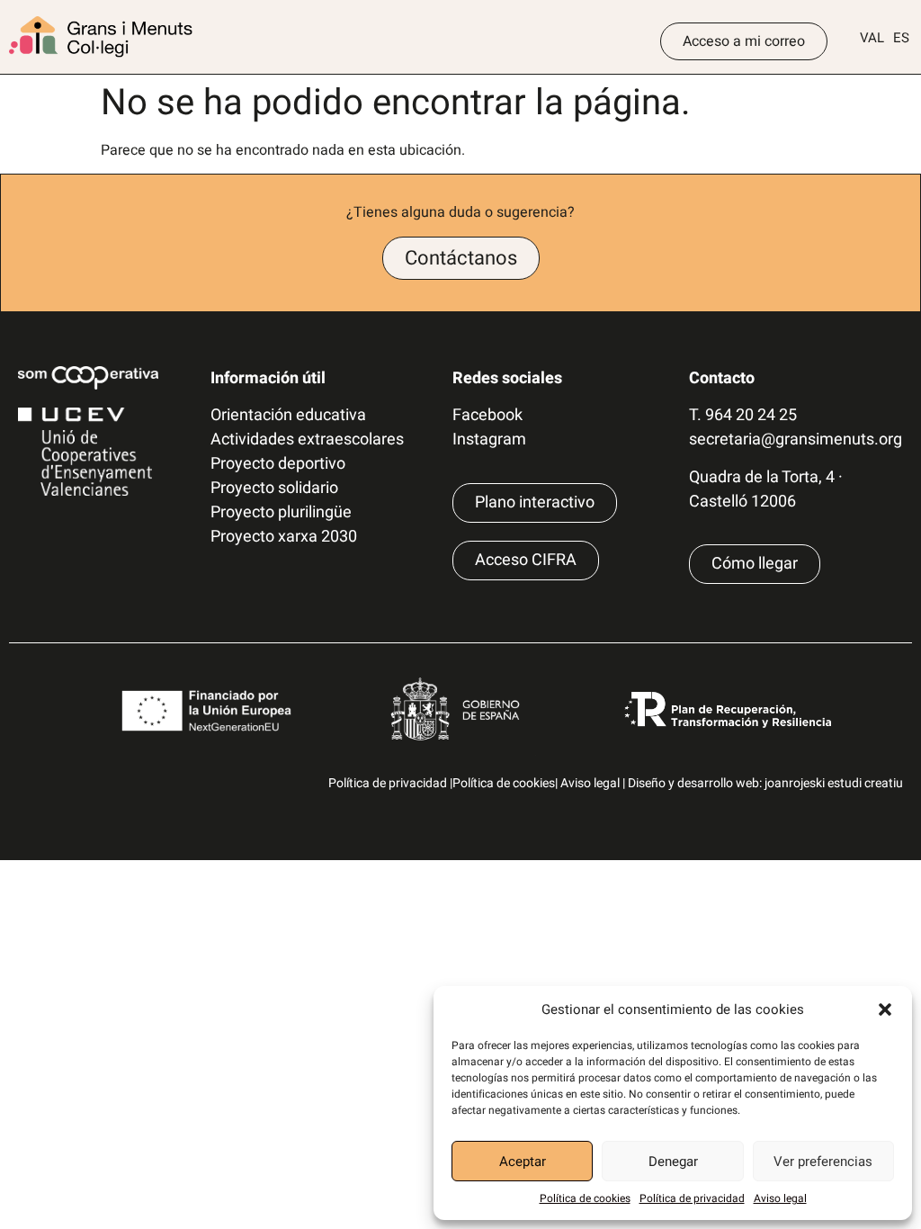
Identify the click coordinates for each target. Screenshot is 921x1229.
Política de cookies (585, 1198)
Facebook (487, 415)
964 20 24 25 (751, 415)
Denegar (673, 1161)
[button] (885, 1009)
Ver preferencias (822, 1161)
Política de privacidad (692, 1198)
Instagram (489, 439)
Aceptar (522, 1161)
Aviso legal (780, 1198)
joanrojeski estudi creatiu (834, 783)
